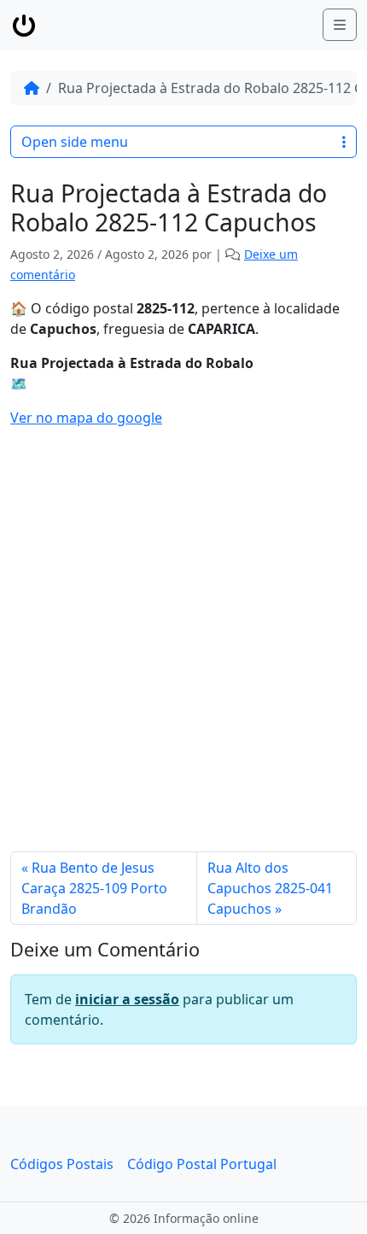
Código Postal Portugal (202, 1164)
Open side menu (74, 141)
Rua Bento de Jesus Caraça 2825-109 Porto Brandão (94, 888)
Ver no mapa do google (86, 417)
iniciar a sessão (127, 999)
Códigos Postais (62, 1164)
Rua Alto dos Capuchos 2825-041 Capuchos (270, 888)
